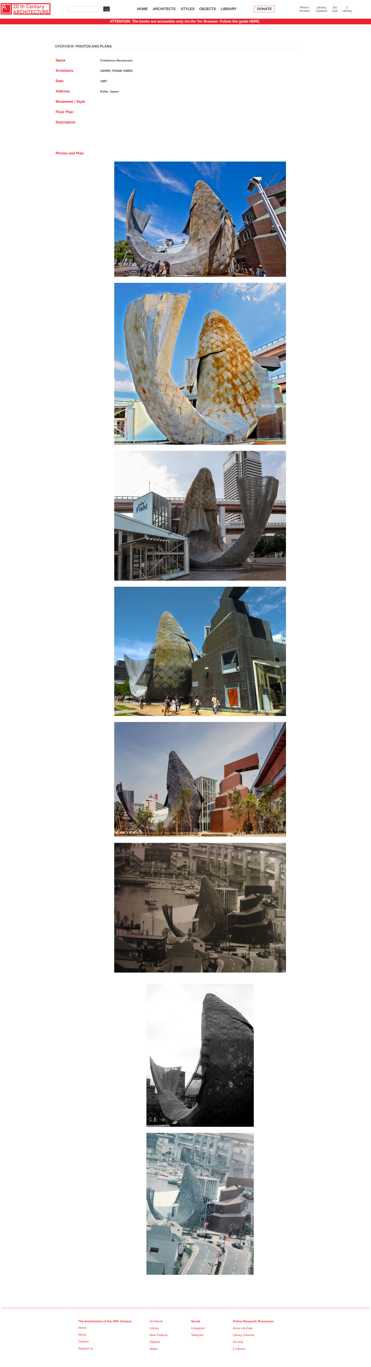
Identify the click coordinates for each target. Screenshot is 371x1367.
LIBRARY (228, 9)
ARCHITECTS (164, 9)
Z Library (347, 9)
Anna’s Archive (305, 9)
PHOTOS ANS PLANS (94, 46)
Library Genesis (321, 9)
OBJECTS (207, 9)
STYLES (188, 9)
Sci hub (335, 9)
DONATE (264, 9)
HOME (142, 9)
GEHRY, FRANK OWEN (116, 70)
